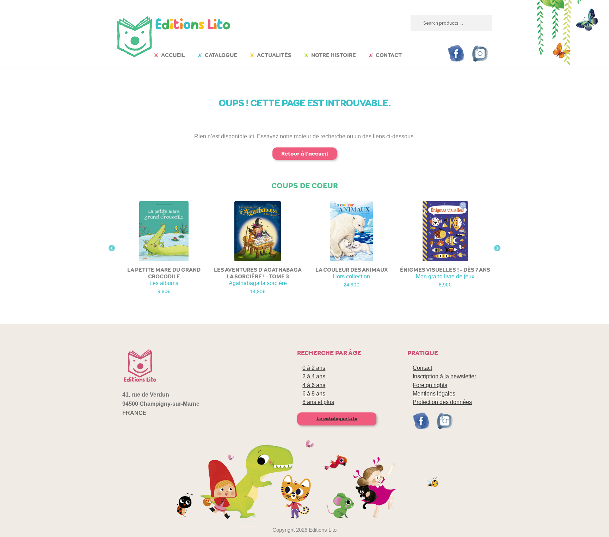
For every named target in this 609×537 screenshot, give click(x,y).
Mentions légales (434, 394)
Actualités (274, 55)
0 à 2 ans (313, 368)
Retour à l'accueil (304, 153)
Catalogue (221, 55)
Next (497, 248)
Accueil (173, 55)
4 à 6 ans (313, 385)
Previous (111, 248)
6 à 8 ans (313, 394)
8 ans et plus (318, 402)
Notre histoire (333, 55)
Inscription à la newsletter (444, 376)
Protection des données (442, 402)
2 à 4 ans (313, 376)
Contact (389, 55)
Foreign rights (430, 385)
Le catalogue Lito (336, 418)
